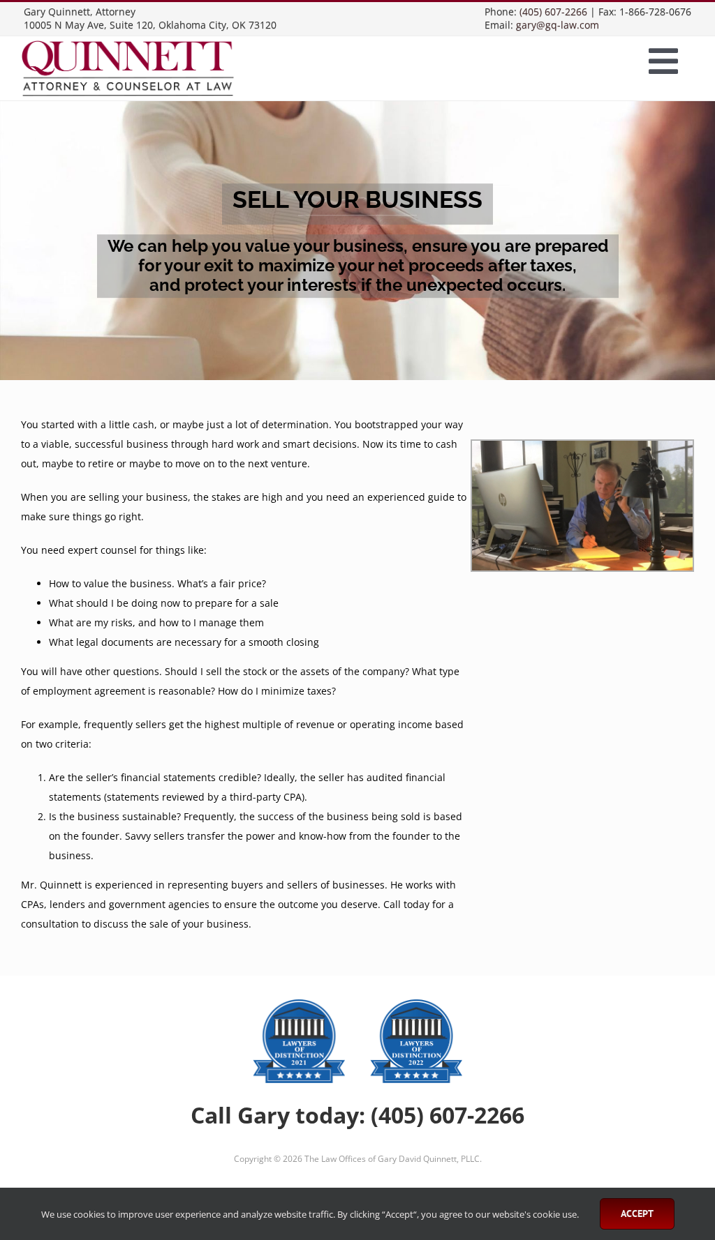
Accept (637, 1213)
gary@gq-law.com (557, 24)
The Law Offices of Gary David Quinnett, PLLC (392, 1159)
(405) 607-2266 (553, 11)
